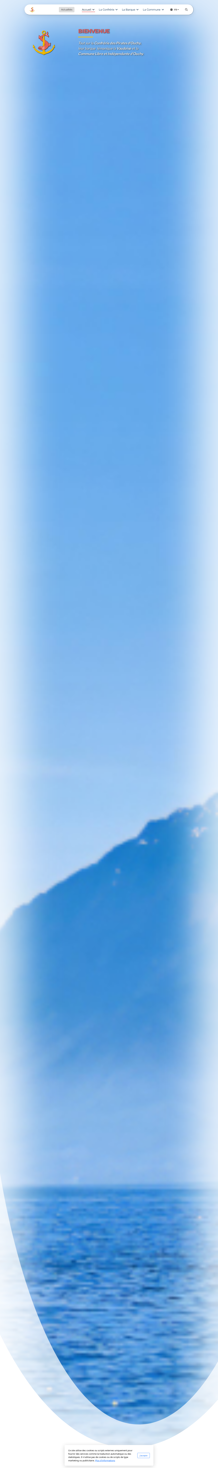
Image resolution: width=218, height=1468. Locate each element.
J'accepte (143, 1455)
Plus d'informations (105, 1460)
